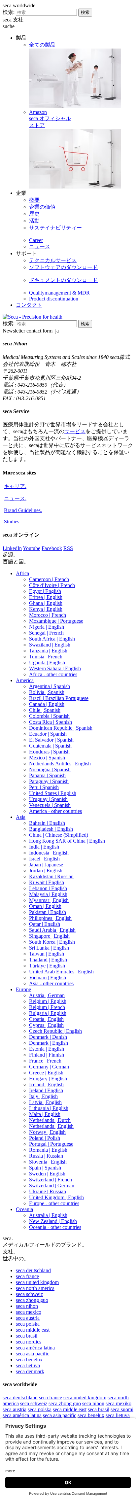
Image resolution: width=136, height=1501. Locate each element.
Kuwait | (46, 882)
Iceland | (46, 1084)
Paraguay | (49, 781)
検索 (85, 12)
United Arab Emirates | (61, 971)
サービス (74, 431)
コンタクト (29, 305)
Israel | (44, 858)
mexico (28, 1312)
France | (45, 1061)
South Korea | (52, 942)
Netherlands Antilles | (60, 763)
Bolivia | (46, 692)
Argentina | (49, 686)
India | (44, 847)
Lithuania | (48, 1108)
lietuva (28, 1365)
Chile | (44, 710)
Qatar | (44, 924)
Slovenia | (48, 1162)
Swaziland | (49, 644)
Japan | (46, 864)
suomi (122, 1409)
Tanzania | (48, 650)
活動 (34, 221)
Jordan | (45, 870)
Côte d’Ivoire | (52, 585)
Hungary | (48, 1078)
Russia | (46, 1156)
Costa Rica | (50, 722)
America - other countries (55, 811)
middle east (33, 1330)
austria (28, 1318)
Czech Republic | (55, 1031)
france (27, 1276)
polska (28, 1324)
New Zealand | (53, 1221)
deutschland (33, 1270)
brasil (26, 1336)
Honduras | (49, 751)
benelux (29, 1359)
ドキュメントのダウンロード (63, 280)
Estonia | (46, 1049)
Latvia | (45, 1102)
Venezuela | (50, 805)
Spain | (45, 1167)
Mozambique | (56, 621)
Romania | (48, 1150)
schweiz (29, 1294)
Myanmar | (49, 900)
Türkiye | (47, 965)
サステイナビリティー (55, 227)
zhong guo (32, 1300)
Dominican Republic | (60, 728)
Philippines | (50, 918)
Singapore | (49, 936)
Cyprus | (46, 1025)
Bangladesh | (51, 829)
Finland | (46, 1055)
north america (35, 1288)
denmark (30, 1371)
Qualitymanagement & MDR (59, 293)
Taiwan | (46, 954)
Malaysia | (48, 894)
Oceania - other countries (55, 1227)
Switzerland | (50, 1179)
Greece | (46, 1072)
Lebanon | (48, 888)
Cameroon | (49, 579)
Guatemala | (50, 746)
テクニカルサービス (53, 260)
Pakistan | (47, 912)
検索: (9, 12)
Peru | (44, 787)
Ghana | (45, 603)
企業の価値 (42, 207)
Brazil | (58, 698)
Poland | (44, 1138)
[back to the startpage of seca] (32, 317)
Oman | (45, 906)
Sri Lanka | (49, 948)
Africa (22, 573)
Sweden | (47, 1173)
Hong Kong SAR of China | (67, 841)
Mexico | (47, 757)
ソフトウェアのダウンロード (63, 267)
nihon (27, 1306)
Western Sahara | (55, 668)
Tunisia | (45, 656)
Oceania (24, 1209)
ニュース (39, 246)
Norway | (47, 1132)
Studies (12, 521)
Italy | (43, 1096)
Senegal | (46, 633)
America (25, 680)
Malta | (44, 1114)
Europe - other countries (54, 1203)
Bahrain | (47, 823)
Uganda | (47, 662)
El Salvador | (51, 740)
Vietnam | (47, 977)
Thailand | (48, 959)
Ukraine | (47, 1191)
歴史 (34, 214)
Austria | (47, 995)
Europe (23, 989)
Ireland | (46, 1090)
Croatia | (46, 1019)
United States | (52, 793)
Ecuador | (48, 734)
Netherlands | (50, 1120)
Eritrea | (45, 597)
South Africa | (52, 639)
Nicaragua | (50, 769)
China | (58, 835)
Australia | (48, 1215)
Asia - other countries (51, 983)
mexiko (118, 1403)
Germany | (49, 1066)
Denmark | (48, 1037)
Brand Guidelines (23, 510)
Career (36, 240)
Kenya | (45, 609)
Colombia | (49, 716)
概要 (34, 200)
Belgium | (47, 1001)
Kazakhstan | (51, 876)
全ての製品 (42, 45)
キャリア (15, 486)
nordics (28, 1341)
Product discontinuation (53, 298)
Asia (20, 817)
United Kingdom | (56, 1197)
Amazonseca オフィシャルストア (50, 118)
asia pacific (32, 1353)
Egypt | (45, 591)
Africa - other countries (53, 674)
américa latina (35, 1347)
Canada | (46, 704)
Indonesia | (49, 852)
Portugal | (51, 1144)
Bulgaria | (47, 1013)
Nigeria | (46, 627)
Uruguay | (48, 799)
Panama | (47, 775)
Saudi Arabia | (52, 930)
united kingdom (37, 1282)
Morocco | (47, 615)
